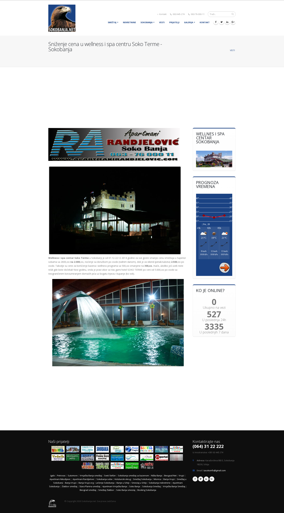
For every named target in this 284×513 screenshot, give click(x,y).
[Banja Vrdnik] (58, 458)
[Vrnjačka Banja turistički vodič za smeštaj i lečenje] (103, 466)
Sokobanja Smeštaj (151, 486)
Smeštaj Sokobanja (142, 479)
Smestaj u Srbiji (139, 482)
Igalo (52, 475)
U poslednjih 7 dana (214, 332)
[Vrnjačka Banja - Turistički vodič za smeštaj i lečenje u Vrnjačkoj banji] (147, 449)
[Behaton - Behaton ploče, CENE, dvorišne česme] (177, 458)
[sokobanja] (103, 449)
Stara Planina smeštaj (89, 486)
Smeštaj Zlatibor (106, 490)
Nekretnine (129, 22)
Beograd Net (170, 475)
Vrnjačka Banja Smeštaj (174, 486)
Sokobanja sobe (104, 479)
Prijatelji (174, 22)
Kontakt (162, 14)
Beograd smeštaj (88, 490)
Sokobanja (147, 22)
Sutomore (73, 475)
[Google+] (233, 22)
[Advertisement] (142, 96)
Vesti (162, 22)
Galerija (188, 22)
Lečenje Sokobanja (105, 482)
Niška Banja (156, 475)
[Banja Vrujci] (132, 449)
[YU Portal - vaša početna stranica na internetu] (162, 458)
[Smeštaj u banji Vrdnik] (162, 449)
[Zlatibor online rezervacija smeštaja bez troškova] (118, 466)
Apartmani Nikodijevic (60, 479)
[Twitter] (221, 22)
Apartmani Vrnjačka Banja (115, 486)
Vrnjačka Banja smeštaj (91, 475)
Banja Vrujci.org (86, 482)
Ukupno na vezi (214, 307)
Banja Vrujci (169, 479)
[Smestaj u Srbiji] (147, 466)
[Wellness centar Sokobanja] (88, 449)
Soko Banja (134, 486)
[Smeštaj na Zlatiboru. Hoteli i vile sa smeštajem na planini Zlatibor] (177, 449)
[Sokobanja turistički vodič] (58, 449)
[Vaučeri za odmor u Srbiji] (88, 466)
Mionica (157, 479)
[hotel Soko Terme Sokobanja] (214, 159)
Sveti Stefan (110, 475)
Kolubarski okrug (123, 479)
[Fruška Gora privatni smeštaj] (103, 458)
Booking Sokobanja (146, 490)
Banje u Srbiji (123, 482)
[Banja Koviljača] (132, 458)
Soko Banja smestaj (125, 490)
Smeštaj (112, 22)
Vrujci (181, 475)
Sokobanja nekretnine (159, 482)
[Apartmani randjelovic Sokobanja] (118, 144)
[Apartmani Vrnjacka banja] (132, 466)
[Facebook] (215, 22)
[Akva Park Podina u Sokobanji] (73, 449)
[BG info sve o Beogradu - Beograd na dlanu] (118, 458)
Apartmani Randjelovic (83, 479)
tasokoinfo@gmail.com (215, 470)
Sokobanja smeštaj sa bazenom (133, 475)
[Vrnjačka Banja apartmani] (73, 458)
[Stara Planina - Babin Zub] (88, 458)
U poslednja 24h (214, 320)
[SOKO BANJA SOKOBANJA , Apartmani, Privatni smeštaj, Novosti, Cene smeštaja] (118, 449)
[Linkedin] (227, 22)
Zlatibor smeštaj (69, 486)
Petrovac (61, 475)
